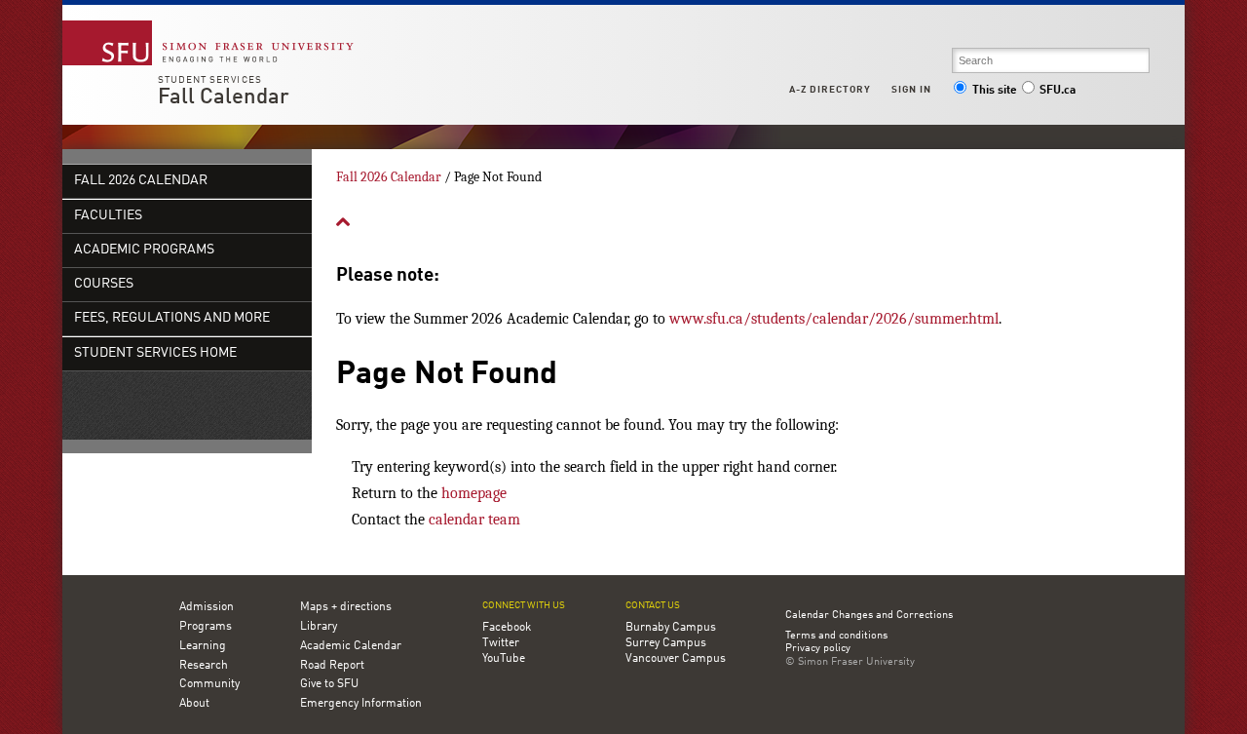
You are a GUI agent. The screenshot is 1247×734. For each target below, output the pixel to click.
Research (203, 666)
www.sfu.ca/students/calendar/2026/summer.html (834, 319)
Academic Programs (144, 250)
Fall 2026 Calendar (141, 180)
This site (994, 91)
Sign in (911, 90)
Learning (202, 646)
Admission (206, 607)
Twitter (500, 643)
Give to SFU (329, 684)
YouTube (503, 659)
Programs (205, 627)
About (194, 704)
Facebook (506, 628)
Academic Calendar (350, 646)
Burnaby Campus (670, 628)
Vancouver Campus (675, 659)
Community (209, 684)
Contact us (652, 605)
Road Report (332, 666)
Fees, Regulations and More (172, 318)
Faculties (108, 216)
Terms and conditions (836, 636)
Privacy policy (817, 649)
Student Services (210, 80)
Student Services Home (155, 353)
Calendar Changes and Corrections (869, 615)
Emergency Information (361, 704)
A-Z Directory (830, 90)
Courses (103, 284)
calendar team (474, 519)
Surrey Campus (665, 643)
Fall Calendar (223, 97)
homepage (474, 493)
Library (318, 627)
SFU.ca (1057, 91)
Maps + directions (346, 607)
